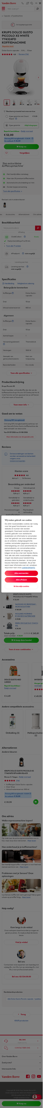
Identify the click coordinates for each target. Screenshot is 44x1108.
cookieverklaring (28, 568)
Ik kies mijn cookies (21, 586)
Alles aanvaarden (21, 573)
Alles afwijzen (21, 580)
